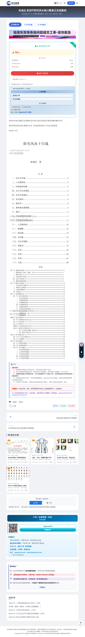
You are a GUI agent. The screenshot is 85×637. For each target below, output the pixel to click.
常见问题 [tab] (29, 25)
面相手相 (15, 483)
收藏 (64, 406)
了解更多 (42, 587)
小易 (14, 406)
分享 (56, 406)
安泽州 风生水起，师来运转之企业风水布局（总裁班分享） (66, 458)
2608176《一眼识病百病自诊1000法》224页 (24, 603)
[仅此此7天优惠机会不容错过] (42, 35)
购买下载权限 (43, 73)
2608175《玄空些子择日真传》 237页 (22, 610)
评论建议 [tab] (43, 25)
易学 (36, 14)
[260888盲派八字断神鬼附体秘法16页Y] (18, 445)
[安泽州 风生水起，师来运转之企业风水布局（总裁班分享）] (67, 445)
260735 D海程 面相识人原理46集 (18, 486)
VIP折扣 (43, 58)
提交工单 (17, 95)
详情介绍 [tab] (16, 25)
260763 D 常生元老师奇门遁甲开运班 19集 (24, 617)
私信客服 (17, 99)
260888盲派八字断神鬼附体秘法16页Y (17, 458)
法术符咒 (40, 455)
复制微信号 (47, 530)
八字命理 (11, 455)
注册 (50, 503)
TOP (81, 356)
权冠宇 (21, 402)
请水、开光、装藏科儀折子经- (42, 458)
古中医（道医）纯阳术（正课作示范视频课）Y (25, 606)
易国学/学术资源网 (31, 633)
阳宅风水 (41, 14)
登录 (71, 3)
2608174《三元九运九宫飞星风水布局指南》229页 (26, 613)
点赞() (72, 406)
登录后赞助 (17, 543)
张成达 (14, 402)
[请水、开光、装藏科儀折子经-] (42, 445)
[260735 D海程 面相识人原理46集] (18, 473)
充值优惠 (13, 549)
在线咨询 (81, 350)
